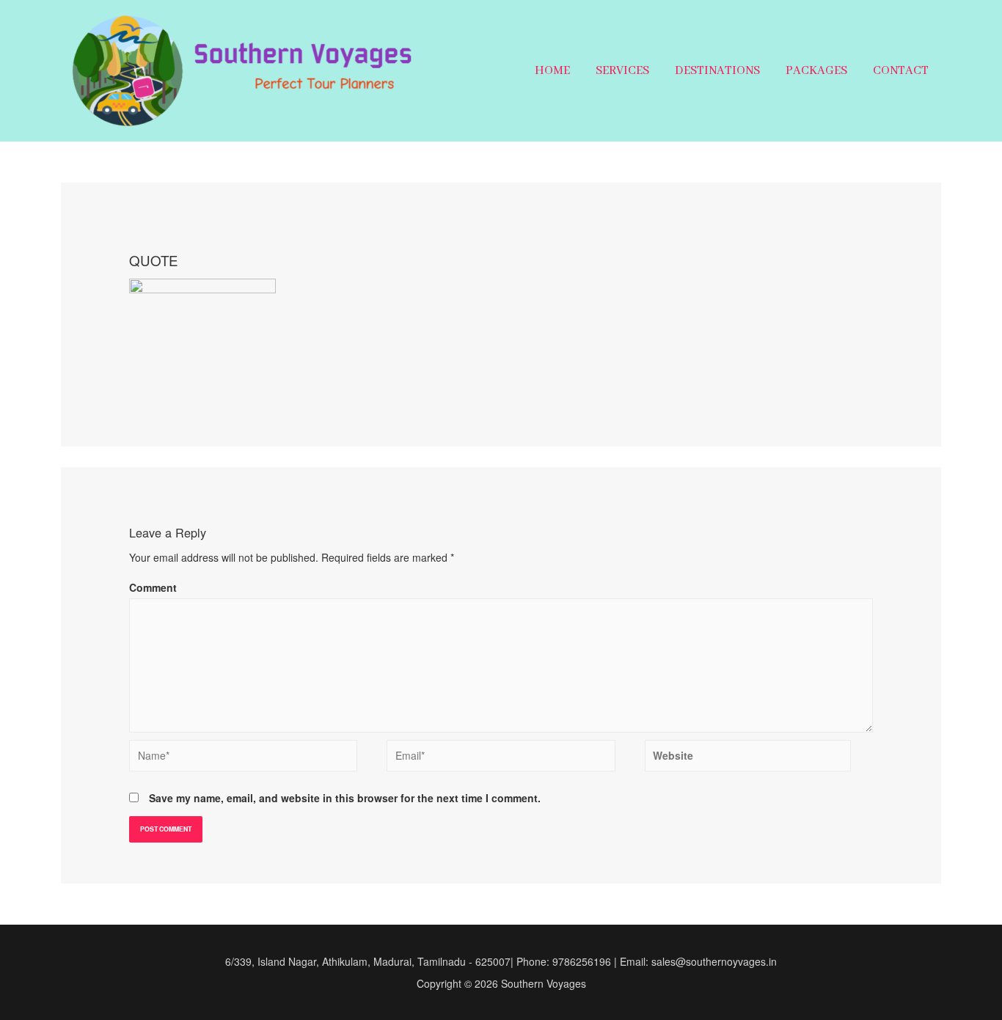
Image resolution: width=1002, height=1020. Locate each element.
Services (622, 70)
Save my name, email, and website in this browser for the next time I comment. (345, 797)
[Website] (748, 759)
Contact (901, 70)
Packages (816, 70)
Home (552, 70)
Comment (153, 587)
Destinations (717, 70)
